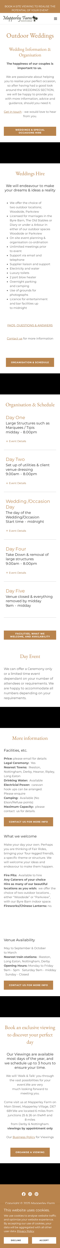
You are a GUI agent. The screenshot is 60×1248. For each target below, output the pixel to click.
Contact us (14, 338)
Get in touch (13, 112)
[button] (55, 18)
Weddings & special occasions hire (30, 131)
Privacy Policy (25, 1231)
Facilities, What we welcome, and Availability (30, 635)
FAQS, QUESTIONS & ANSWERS (30, 325)
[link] (20, 18)
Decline (16, 1240)
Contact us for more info (28, 821)
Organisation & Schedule (30, 362)
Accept (44, 1240)
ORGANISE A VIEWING (30, 1152)
